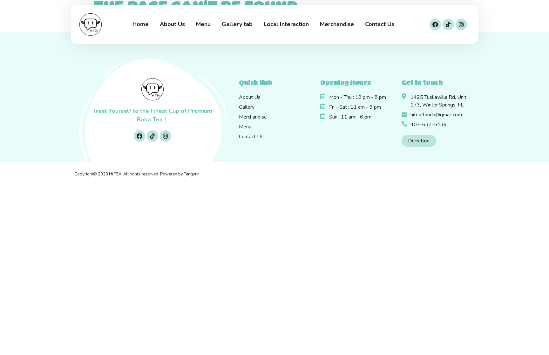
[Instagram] (461, 24)
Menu (203, 24)
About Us (172, 24)
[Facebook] (435, 24)
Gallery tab (237, 24)
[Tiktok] (448, 24)
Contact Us (379, 24)
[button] (419, 141)
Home (140, 24)
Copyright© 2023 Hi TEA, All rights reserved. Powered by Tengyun (137, 174)
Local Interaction (286, 24)
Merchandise (337, 24)
